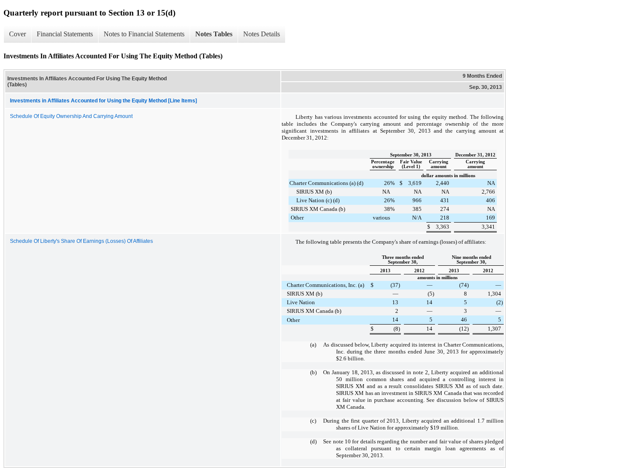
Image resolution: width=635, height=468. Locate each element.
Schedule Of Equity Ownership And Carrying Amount (71, 116)
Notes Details (261, 34)
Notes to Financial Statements (144, 34)
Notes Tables (213, 34)
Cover (17, 34)
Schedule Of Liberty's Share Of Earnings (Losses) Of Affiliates (81, 241)
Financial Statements (65, 34)
